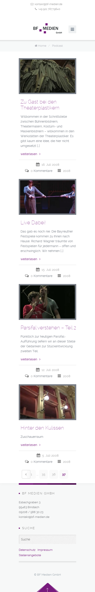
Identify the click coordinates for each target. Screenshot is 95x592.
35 (43, 474)
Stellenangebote (30, 555)
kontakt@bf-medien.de (48, 4)
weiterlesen (29, 154)
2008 (66, 171)
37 (64, 474)
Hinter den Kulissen (42, 428)
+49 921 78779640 (49, 9)
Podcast (57, 45)
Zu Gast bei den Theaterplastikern (40, 105)
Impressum (45, 550)
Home (42, 45)
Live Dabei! (33, 222)
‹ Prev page (26, 474)
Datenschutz (27, 550)
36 (53, 474)
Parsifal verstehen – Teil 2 (48, 328)
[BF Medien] (47, 28)
